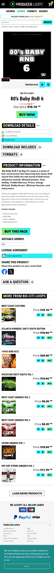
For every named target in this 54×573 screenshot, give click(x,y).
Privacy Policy (32, 538)
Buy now (27, 114)
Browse (10, 11)
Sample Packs (8, 528)
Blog (28, 528)
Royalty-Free (10, 140)
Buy (49, 315)
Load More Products (27, 493)
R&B (3, 244)
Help (28, 536)
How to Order (32, 533)
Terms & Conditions (10, 538)
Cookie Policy (16, 560)
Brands (43, 11)
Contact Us (7, 533)
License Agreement (14, 256)
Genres (21, 11)
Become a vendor (9, 531)
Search (47, 22)
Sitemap (30, 541)
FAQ (4, 536)
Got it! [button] (27, 566)
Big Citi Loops (27, 93)
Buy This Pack (16, 231)
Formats (32, 11)
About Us (30, 531)
